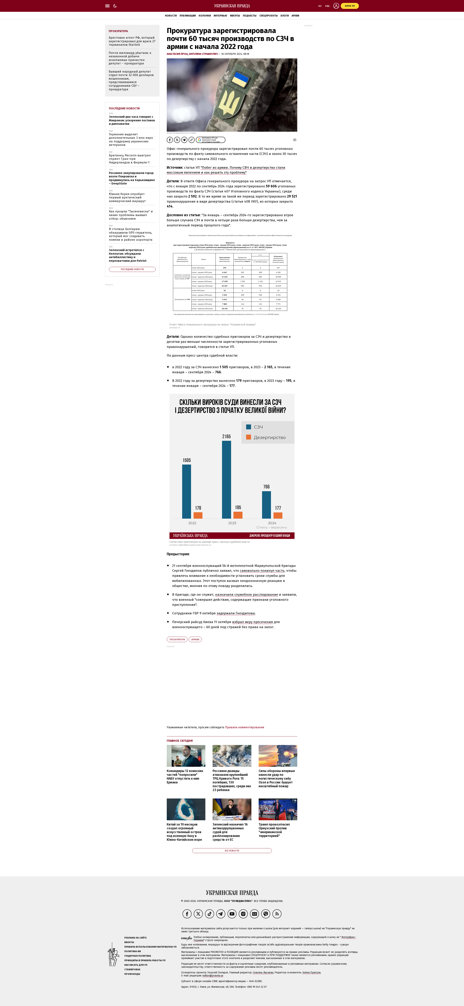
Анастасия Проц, (178, 54)
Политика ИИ (132, 951)
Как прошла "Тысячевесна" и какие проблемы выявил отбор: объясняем (131, 215)
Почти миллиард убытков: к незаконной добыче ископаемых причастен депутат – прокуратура (130, 58)
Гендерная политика (137, 955)
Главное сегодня (180, 740)
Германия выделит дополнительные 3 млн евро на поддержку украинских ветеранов (131, 139)
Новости (171, 15)
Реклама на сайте (135, 937)
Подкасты (249, 15)
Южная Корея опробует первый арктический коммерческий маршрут (127, 197)
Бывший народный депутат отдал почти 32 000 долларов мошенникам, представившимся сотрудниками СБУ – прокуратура (131, 80)
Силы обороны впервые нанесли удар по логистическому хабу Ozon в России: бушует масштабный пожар (277, 778)
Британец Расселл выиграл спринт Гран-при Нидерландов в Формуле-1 (130, 158)
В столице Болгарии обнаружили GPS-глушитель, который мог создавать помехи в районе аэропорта (130, 234)
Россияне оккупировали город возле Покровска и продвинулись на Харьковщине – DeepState (132, 178)
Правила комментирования (244, 727)
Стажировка (132, 969)
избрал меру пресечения (252, 622)
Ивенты (235, 15)
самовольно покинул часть (262, 570)
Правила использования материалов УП (150, 946)
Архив (295, 15)
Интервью (220, 15)
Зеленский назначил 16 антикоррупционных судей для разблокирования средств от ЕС (230, 832)
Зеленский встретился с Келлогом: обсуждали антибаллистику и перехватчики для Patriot (127, 255)
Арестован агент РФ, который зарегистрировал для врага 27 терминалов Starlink (132, 41)
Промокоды (132, 974)
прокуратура (177, 639)
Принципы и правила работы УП (144, 960)
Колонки (205, 15)
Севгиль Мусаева (263, 972)
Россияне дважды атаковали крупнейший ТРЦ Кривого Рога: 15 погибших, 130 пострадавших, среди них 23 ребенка (232, 780)
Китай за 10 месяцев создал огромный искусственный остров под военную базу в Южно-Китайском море (184, 832)
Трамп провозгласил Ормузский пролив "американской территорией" (274, 830)
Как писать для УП (135, 965)
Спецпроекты (268, 15)
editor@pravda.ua (212, 975)
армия (195, 639)
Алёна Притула (311, 972)
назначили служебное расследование (246, 594)
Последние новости (124, 108)
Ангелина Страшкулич (203, 54)
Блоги (285, 15)
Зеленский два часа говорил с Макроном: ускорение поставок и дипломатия (132, 120)
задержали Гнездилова (236, 613)
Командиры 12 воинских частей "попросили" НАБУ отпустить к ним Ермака (185, 776)
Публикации (188, 15)
